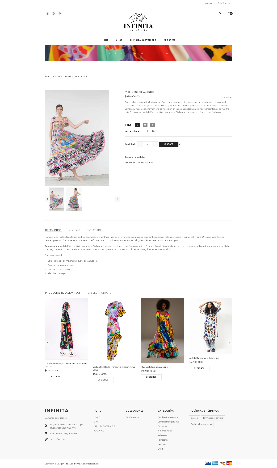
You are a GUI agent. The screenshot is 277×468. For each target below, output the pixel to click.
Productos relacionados (63, 293)
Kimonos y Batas (165, 431)
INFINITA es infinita (71, 464)
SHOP (119, 40)
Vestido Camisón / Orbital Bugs (204, 358)
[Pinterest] (153, 131)
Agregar (169, 144)
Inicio (47, 76)
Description (53, 230)
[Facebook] (147, 131)
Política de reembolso (201, 424)
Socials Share (132, 131)
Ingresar (209, 3)
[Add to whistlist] (75, 380)
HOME (105, 40)
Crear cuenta (224, 3)
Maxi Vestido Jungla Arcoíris (154, 367)
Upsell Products (99, 293)
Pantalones (163, 440)
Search (194, 418)
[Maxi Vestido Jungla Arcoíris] (165, 380)
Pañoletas (162, 435)
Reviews (74, 230)
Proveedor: (131, 162)
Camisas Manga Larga (168, 422)
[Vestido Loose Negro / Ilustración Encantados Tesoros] (69, 380)
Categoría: (130, 157)
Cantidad (130, 144)
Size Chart (94, 230)
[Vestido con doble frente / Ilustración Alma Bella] (117, 383)
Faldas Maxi (163, 426)
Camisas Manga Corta (168, 417)
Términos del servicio (213, 418)
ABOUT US (169, 40)
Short (160, 449)
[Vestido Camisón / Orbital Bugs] (213, 371)
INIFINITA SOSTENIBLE (143, 40)
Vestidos (57, 76)
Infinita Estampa (145, 162)
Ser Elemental (132, 417)
